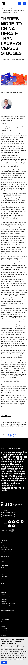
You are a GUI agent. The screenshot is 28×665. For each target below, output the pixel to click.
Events (2, 574)
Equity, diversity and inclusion (8, 603)
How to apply (4, 547)
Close (4, 662)
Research (3, 569)
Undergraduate (4, 542)
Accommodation (5, 556)
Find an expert (4, 565)
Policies (3, 626)
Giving (2, 583)
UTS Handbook (4, 633)
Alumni (2, 581)
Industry (3, 567)
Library (2, 624)
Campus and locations (6, 605)
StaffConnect (4, 628)
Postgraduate (4, 545)
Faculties (3, 594)
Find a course (4, 540)
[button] (10, 434)
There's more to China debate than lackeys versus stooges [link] (13, 11)
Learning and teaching (6, 596)
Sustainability (4, 599)
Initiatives (3, 601)
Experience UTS (4, 576)
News (2, 572)
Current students (5, 619)
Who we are (3, 592)
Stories (2, 578)
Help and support (5, 621)
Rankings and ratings (6, 608)
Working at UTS (4, 630)
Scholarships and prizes (6, 549)
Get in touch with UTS (8, 515)
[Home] (2, 8)
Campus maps (4, 553)
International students (6, 551)
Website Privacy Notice (18, 659)
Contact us (3, 635)
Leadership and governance (7, 610)
